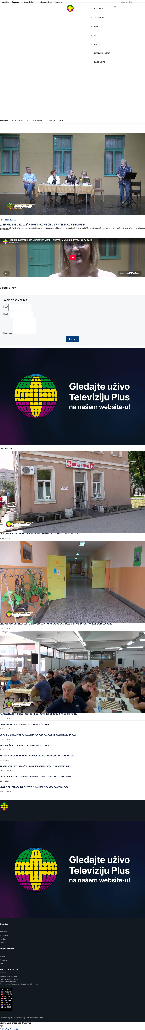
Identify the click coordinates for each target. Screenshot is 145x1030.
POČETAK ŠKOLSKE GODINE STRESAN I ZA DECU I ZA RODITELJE (28, 745)
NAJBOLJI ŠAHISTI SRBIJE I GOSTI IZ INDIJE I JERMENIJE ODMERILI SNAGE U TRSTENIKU (38, 714)
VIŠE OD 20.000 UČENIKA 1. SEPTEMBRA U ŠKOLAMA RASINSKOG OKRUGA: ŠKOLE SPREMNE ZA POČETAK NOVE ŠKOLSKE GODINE (56, 624)
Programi (3, 960)
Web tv (97, 27)
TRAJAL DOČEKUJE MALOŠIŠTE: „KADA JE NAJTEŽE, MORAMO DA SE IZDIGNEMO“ (35, 766)
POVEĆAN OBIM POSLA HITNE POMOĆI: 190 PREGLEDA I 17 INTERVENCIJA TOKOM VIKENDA (39, 534)
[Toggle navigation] (115, 7)
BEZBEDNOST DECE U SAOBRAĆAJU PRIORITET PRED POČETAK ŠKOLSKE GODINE (35, 777)
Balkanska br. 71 (29, 2)
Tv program (99, 18)
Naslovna (98, 9)
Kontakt (98, 44)
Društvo (13, 220)
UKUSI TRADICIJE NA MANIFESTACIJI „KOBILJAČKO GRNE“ (25, 724)
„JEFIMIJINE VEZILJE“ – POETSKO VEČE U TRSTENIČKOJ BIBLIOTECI (43, 224)
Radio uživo (99, 62)
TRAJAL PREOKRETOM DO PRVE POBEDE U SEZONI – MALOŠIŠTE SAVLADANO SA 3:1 (37, 756)
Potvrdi (72, 339)
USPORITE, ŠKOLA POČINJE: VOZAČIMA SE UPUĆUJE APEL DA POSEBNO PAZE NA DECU (38, 735)
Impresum (59, 2)
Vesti (96, 35)
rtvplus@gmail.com (45, 2)
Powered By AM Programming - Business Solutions (21, 1018)
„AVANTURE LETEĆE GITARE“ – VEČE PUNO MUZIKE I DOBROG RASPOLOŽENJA (34, 787)
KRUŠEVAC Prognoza (9, 1029)
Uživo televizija (126, 2)
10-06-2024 (5, 220)
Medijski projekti (102, 53)
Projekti (3, 956)
